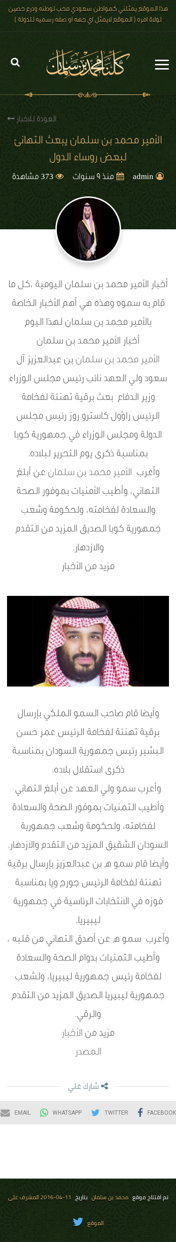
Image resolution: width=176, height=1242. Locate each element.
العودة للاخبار (35, 120)
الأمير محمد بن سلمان (118, 361)
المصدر (88, 1053)
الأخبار (73, 1034)
